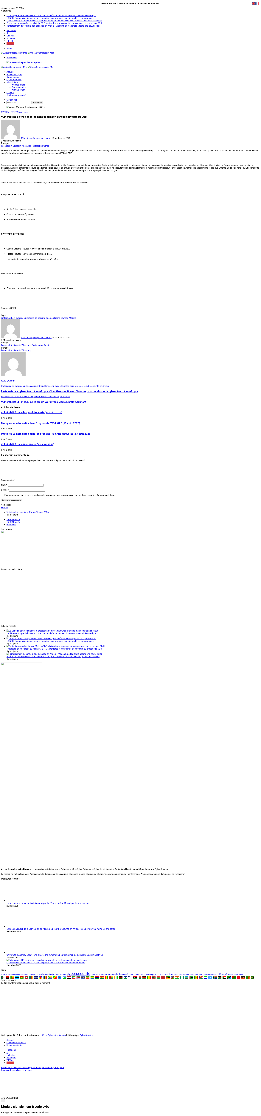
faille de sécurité (37, 318)
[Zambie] (248, 977)
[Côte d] (116, 977)
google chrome (53, 318)
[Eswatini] (83, 977)
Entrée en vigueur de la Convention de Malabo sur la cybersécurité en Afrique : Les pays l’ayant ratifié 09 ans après (61, 929)
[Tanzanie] (229, 977)
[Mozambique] (168, 977)
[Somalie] (210, 977)
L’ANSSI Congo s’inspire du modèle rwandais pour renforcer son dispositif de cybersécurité (50, 18)
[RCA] (40, 977)
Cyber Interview (14, 79)
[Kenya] (120, 977)
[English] (253, 3)
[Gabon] (92, 977)
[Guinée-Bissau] (111, 977)
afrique (5, 974)
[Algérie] (3, 977)
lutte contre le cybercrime (138, 974)
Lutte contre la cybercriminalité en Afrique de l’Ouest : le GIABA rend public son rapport (48, 903)
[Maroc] (163, 977)
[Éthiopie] (88, 977)
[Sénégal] (196, 977)
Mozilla (72, 318)
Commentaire (8, 480)
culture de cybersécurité (30, 974)
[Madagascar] (139, 977)
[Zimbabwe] (252, 977)
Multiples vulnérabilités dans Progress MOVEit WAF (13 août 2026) (40, 423)
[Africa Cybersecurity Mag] (27, 53)
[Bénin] (12, 977)
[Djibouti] (64, 977)
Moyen (149, 974)
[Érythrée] (78, 977)
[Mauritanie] (154, 977)
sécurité (192, 974)
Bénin (11, 974)
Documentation (19, 87)
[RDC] (59, 977)
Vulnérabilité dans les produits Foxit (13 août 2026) (31, 412)
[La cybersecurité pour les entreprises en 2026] (24, 62)
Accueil (10, 72)
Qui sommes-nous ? (16, 95)
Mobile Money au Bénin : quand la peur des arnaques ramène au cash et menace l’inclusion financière (54, 20)
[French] (257, 3)
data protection (107, 974)
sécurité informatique (204, 974)
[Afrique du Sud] (215, 977)
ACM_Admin (26, 138)
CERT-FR (17, 974)
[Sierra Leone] (205, 977)
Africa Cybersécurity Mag (54, 1035)
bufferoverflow (8, 318)
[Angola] (8, 977)
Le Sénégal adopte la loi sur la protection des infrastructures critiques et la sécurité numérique (51, 15)
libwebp (64, 318)
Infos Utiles (12, 82)
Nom (4, 485)
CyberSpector (86, 1035)
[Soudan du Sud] (219, 977)
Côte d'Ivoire (95, 974)
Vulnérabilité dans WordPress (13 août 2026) (27, 444)
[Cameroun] (31, 977)
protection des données (165, 974)
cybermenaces (60, 974)
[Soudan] (224, 977)
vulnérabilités (237, 974)
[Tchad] (45, 977)
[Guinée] (106, 977)
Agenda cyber (18, 84)
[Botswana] (17, 977)
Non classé (22, 112)
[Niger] (177, 977)
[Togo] (234, 977)
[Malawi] (144, 977)
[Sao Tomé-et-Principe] (191, 977)
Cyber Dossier (13, 77)
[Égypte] (69, 977)
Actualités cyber (14, 74)
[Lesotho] (125, 977)
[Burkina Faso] (22, 977)
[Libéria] (130, 977)
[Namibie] (172, 977)
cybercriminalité (47, 974)
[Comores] (50, 977)
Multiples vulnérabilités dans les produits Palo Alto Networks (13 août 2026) (46, 433)
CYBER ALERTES (9, 112)
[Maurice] (158, 977)
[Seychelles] (201, 977)
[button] (130, 1098)
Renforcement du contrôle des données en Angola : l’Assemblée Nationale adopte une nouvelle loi (53, 26)
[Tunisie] (238, 977)
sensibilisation (184, 974)
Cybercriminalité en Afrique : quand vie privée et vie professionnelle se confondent (46, 962)
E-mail (5, 490)
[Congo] (55, 977)
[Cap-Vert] (36, 977)
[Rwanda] (187, 977)
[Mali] (149, 977)
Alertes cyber (18, 90)
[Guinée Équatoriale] (73, 977)
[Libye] (135, 977)
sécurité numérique (222, 974)
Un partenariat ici (14, 1045)
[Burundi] (26, 977)
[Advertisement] (82, 589)
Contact (10, 92)
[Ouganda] (243, 977)
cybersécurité (22, 318)
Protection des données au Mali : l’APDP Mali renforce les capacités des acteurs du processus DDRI (54, 23)
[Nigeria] (182, 977)
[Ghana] (102, 977)
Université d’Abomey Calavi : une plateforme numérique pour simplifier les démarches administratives (55, 955)
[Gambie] (97, 977)
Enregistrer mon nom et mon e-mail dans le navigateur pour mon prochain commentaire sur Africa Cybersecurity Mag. (59, 495)
